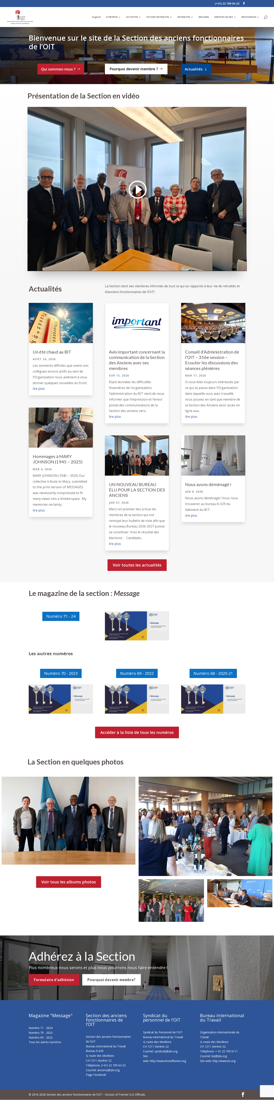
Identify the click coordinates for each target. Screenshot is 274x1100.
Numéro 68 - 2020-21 (213, 673)
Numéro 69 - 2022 (137, 673)
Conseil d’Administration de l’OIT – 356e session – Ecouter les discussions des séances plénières (212, 360)
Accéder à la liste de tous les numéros (137, 732)
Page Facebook (96, 1075)
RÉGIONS (204, 17)
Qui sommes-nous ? (58, 69)
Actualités (194, 69)
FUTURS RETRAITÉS (157, 17)
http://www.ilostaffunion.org (168, 1061)
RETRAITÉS (184, 17)
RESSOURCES (249, 17)
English (96, 17)
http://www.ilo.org (223, 1061)
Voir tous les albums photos (68, 882)
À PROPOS (112, 17)
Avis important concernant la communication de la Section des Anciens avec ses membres (137, 360)
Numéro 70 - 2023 (61, 673)
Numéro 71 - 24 (60, 616)
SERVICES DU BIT (223, 17)
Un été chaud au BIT (52, 352)
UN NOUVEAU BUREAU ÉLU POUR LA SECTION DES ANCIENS (137, 490)
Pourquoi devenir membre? (111, 979)
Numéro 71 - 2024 (41, 1028)
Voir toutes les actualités (137, 565)
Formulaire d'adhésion (54, 979)
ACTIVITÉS (132, 17)
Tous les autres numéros (45, 1042)
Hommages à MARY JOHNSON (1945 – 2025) (58, 459)
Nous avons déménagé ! (208, 484)
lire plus (39, 388)
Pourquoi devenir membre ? (134, 68)
